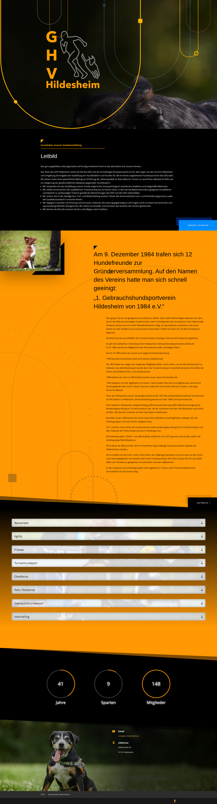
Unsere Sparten (198, 225)
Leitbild (202, 503)
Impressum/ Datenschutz (59, 794)
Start (43, 794)
